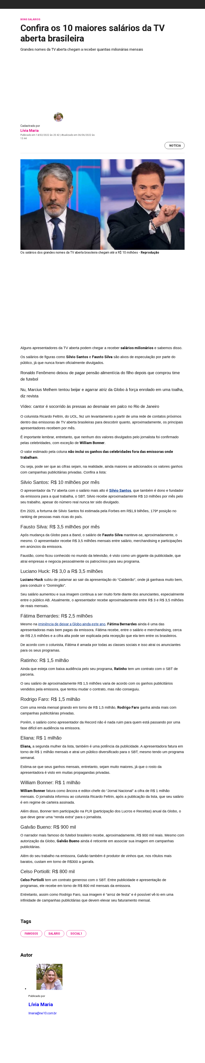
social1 (76, 933)
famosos (31, 933)
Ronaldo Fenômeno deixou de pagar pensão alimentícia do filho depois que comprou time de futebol (100, 376)
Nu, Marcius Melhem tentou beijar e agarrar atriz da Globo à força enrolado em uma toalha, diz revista (102, 392)
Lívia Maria (29, 130)
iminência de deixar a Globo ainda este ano (71, 624)
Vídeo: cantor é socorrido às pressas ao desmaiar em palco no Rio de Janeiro (89, 406)
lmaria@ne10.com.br (42, 1013)
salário (54, 933)
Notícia (175, 145)
